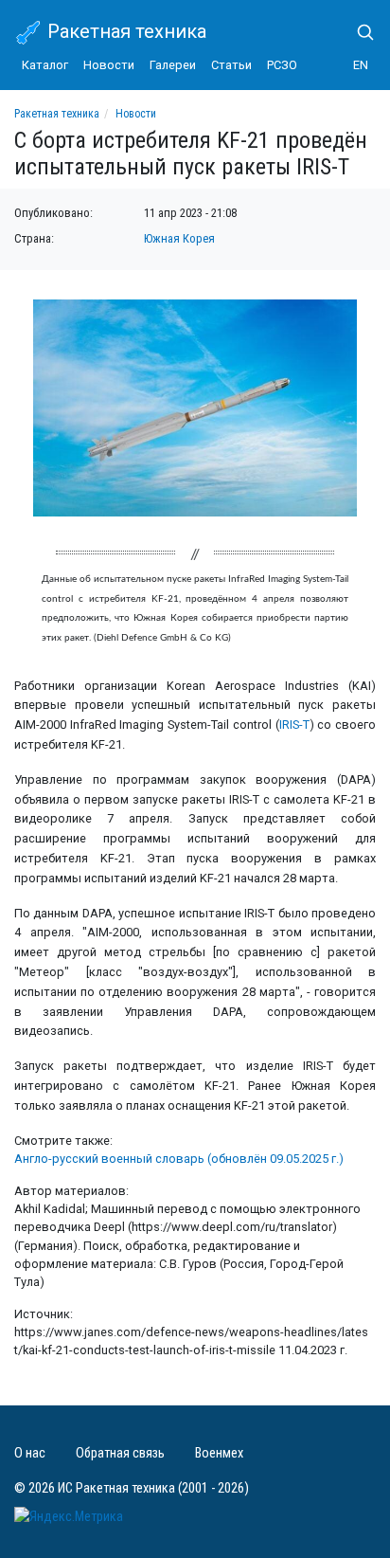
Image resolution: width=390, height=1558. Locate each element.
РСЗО (282, 65)
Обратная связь (120, 1453)
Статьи (231, 65)
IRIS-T (294, 724)
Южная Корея (179, 238)
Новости (108, 65)
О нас (29, 1453)
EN (360, 65)
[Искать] (358, 32)
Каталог (45, 65)
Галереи (173, 65)
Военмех (219, 1453)
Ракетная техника (124, 31)
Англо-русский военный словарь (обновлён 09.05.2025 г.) (179, 1158)
